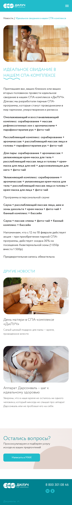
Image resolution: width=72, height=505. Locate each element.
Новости (8, 18)
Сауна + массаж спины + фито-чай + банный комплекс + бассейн (33, 223)
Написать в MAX (22, 457)
